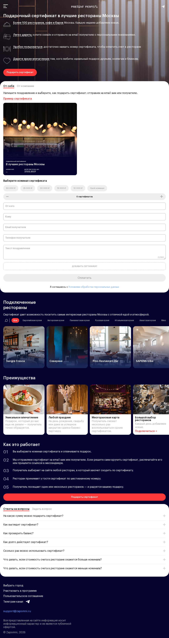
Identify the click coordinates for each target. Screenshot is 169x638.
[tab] (8, 86)
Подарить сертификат (20, 72)
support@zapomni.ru (17, 611)
